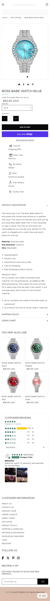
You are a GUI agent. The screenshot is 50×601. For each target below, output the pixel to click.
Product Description (14, 205)
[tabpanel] (25, 51)
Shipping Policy (10, 314)
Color (5, 104)
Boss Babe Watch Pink (35, 398)
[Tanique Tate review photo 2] (22, 475)
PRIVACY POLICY (9, 525)
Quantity (5, 113)
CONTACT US (8, 507)
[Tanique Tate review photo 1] (10, 475)
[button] (10, 428)
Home (5, 17)
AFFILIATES (7, 522)
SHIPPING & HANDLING (12, 529)
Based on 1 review (13, 424)
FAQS (4, 540)
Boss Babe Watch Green (35, 364)
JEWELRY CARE (9, 511)
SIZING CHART (8, 518)
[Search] (45, 12)
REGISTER (6, 543)
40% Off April (16, 17)
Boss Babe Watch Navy (11, 364)
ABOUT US (7, 504)
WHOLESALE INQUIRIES (13, 536)
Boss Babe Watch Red (11, 398)
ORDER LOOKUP (9, 514)
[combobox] (25, 12)
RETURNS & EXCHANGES (13, 533)
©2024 (8, 592)
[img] (17, 455)
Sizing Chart (9, 320)
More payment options (25, 140)
